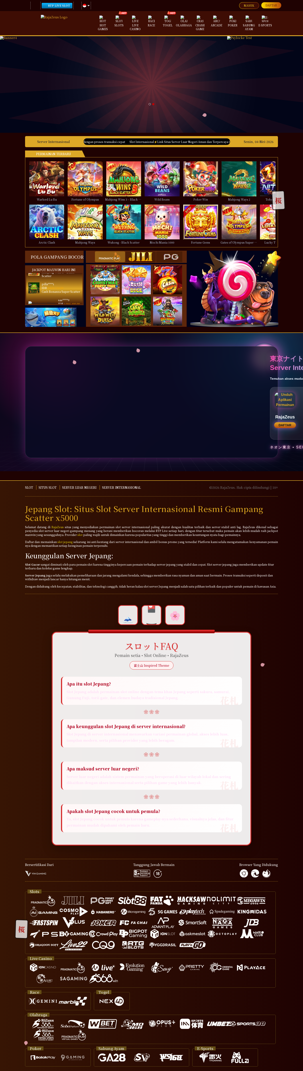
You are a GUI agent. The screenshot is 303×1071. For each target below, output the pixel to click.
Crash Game (200, 27)
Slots (119, 25)
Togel (168, 25)
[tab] (110, 256)
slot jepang (65, 542)
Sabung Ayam (249, 27)
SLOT (29, 487)
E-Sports (265, 25)
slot (80, 535)
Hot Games (103, 27)
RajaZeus (57, 527)
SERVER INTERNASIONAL (121, 487)
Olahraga (184, 25)
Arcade (216, 25)
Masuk (249, 5)
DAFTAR (285, 425)
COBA (108, 275)
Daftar (271, 5)
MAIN (49, 179)
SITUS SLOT (48, 487)
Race (151, 25)
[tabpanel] (113, 72)
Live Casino (135, 27)
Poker (232, 25)
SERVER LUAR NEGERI (79, 487)
